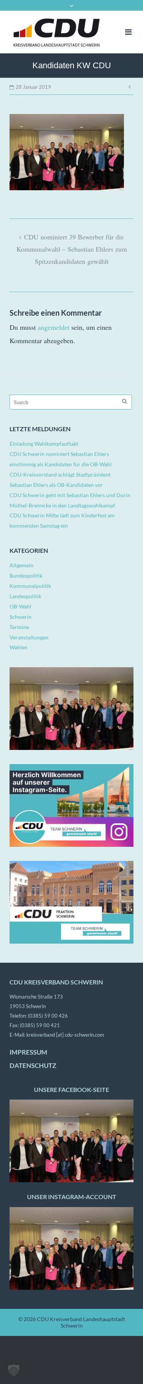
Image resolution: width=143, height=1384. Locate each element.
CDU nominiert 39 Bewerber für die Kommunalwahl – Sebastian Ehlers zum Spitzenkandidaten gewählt (71, 249)
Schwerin (21, 616)
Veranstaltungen (29, 637)
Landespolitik (25, 596)
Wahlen (18, 647)
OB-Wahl (20, 606)
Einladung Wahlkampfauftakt (44, 443)
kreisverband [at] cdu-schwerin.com (65, 1035)
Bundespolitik (26, 575)
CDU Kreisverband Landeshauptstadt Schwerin (81, 1322)
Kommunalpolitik (30, 586)
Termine (19, 627)
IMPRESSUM (28, 1052)
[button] (13, 1370)
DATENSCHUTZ (33, 1065)
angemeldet (53, 327)
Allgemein (22, 565)
